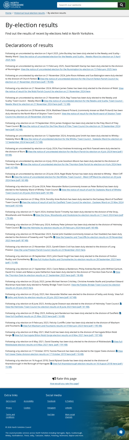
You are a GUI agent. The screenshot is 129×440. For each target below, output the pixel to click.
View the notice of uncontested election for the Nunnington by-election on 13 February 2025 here (69, 69)
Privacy (9, 408)
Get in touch (11, 401)
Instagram (51, 408)
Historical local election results (29, 12)
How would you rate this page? (64, 383)
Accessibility (29, 401)
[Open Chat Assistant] (121, 432)
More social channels (70, 415)
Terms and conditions (10, 415)
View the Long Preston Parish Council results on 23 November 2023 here (49, 249)
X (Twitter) (69, 401)
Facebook (51, 401)
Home (8, 12)
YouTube (51, 414)
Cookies (27, 408)
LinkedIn (68, 408)
